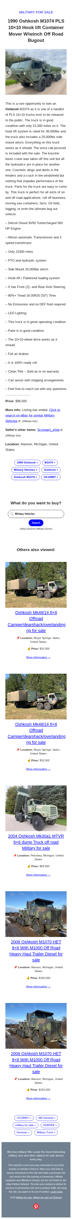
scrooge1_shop (48, 430)
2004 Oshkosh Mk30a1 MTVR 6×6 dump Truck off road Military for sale (36, 842)
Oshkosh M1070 (24, 477)
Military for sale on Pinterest (47, 1197)
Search (36, 522)
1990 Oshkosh (26, 462)
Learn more (56, 1191)
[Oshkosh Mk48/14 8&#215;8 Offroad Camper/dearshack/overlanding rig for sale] (36, 606)
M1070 (49, 462)
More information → (38, 657)
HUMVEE (49, 1125)
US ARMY (50, 477)
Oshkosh (50, 469)
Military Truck (45, 1132)
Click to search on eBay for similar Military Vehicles (32, 415)
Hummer (22, 1132)
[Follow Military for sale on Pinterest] (36, 1208)
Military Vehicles (24, 469)
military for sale (24, 1125)
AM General (45, 1117)
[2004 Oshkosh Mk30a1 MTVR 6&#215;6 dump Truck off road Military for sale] (36, 830)
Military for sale (36, 12)
